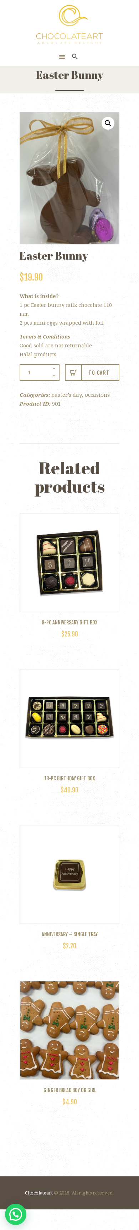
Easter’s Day (67, 395)
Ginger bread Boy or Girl (69, 1090)
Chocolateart (39, 1193)
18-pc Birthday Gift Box (69, 778)
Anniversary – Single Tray (70, 934)
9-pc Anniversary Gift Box (69, 622)
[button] (108, 123)
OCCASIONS (97, 395)
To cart (99, 372)
